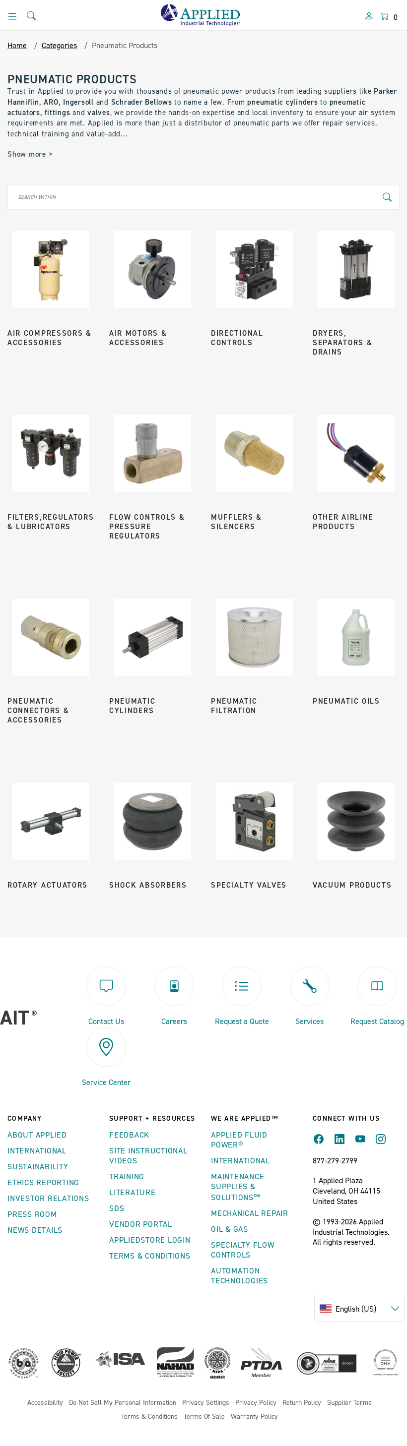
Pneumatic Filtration (234, 706)
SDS (116, 1208)
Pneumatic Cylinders (132, 706)
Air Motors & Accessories (138, 338)
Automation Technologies (239, 1276)
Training (126, 1177)
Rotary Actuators (47, 885)
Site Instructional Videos (148, 1156)
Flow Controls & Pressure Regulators (147, 527)
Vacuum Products (352, 885)
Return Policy (301, 1403)
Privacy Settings (205, 1403)
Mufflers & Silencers (236, 522)
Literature (132, 1193)
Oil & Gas (229, 1229)
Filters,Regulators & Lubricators (50, 522)
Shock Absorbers (148, 885)
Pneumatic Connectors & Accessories (38, 711)
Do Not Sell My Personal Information (122, 1403)
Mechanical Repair (249, 1213)
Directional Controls (237, 338)
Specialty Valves (249, 885)
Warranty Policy (254, 1417)
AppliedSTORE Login (150, 1240)
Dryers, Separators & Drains (342, 343)
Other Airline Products (343, 522)
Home (17, 46)
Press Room (32, 1214)
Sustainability (37, 1167)
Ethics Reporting (43, 1183)
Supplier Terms (349, 1403)
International (37, 1151)
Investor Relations (48, 1199)
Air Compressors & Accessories (49, 338)
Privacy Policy (255, 1403)
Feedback (129, 1135)
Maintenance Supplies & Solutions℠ (237, 1187)
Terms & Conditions (150, 1256)
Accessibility (45, 1403)
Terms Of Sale (204, 1417)
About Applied (37, 1135)
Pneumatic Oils (346, 701)
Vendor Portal (140, 1224)
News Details (35, 1230)
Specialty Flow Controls (242, 1250)
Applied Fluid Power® (239, 1140)
